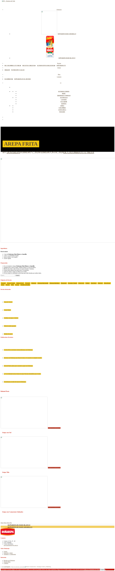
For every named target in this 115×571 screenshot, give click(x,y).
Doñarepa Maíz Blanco (54, 283)
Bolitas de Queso (20, 283)
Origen (5, 551)
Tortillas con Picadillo (25, 284)
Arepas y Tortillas (11, 283)
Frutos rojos (81, 283)
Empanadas (64, 283)
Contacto (6, 563)
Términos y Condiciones (10, 554)
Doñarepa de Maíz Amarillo (20, 527)
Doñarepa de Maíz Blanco (19, 525)
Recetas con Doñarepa (9, 560)
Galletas (87, 283)
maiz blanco (94, 283)
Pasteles (7, 284)
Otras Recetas (107, 283)
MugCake (100, 283)
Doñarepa (13, 152)
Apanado (3, 283)
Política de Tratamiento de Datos (91, 569)
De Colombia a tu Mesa (78, 152)
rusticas (17, 284)
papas (3, 284)
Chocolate (28, 283)
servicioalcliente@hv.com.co (11, 545)
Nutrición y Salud (8, 553)
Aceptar (102, 569)
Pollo (13, 284)
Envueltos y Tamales (73, 283)
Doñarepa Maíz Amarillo (43, 283)
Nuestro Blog (7, 562)
